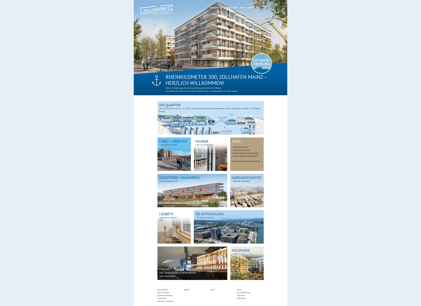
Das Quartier (216, 8)
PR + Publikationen (243, 293)
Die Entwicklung (209, 215)
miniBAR (204, 142)
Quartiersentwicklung (164, 295)
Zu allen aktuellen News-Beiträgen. (246, 161)
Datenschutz (241, 298)
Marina (227, 8)
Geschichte (162, 298)
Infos (242, 8)
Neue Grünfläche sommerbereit (246, 156)
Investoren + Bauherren (179, 178)
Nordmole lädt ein (240, 147)
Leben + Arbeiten (173, 142)
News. (236, 141)
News (235, 8)
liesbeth (168, 215)
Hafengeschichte (246, 178)
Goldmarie (241, 251)
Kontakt (251, 8)
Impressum (241, 295)
